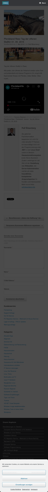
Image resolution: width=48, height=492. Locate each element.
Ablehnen (24, 478)
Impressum (34, 489)
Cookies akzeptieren (24, 472)
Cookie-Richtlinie (15, 489)
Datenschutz (26, 489)
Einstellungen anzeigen (24, 484)
